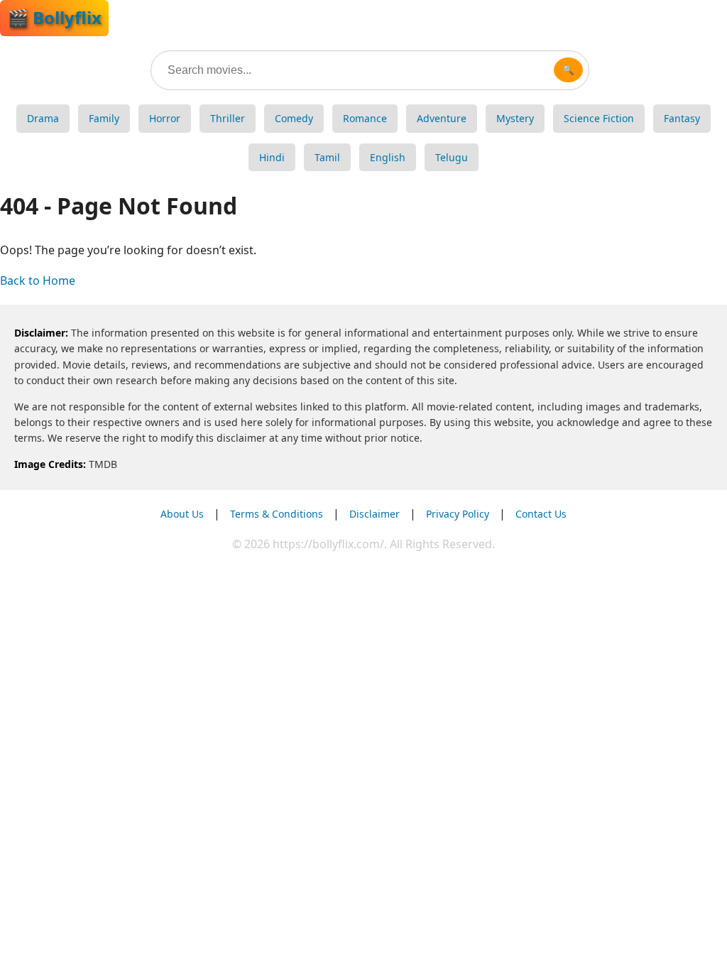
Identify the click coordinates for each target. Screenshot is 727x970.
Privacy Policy (457, 514)
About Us (182, 514)
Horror (164, 118)
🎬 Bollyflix (54, 17)
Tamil (327, 157)
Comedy (294, 118)
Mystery (515, 118)
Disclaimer (374, 514)
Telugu (451, 157)
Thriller (227, 118)
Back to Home (37, 280)
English (387, 157)
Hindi (272, 157)
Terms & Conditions (276, 514)
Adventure (441, 118)
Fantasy (682, 118)
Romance (365, 118)
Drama (43, 118)
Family (104, 118)
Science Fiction (599, 118)
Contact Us (541, 514)
